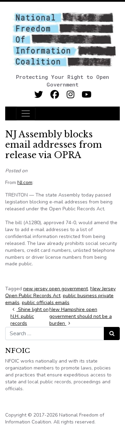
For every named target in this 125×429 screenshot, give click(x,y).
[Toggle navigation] (25, 113)
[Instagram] (70, 94)
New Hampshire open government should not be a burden (80, 316)
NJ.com (24, 182)
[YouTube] (86, 94)
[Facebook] (54, 94)
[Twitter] (38, 94)
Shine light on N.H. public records (29, 316)
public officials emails (45, 302)
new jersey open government (55, 288)
